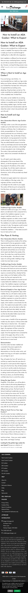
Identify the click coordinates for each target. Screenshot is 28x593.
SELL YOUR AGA (6, 496)
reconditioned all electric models (10, 447)
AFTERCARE (5, 515)
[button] (2, 6)
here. (24, 434)
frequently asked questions (11, 67)
